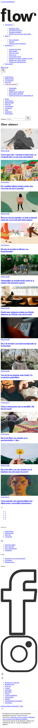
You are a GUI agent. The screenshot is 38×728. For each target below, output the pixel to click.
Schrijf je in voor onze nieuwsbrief (20, 34)
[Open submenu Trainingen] (13, 45)
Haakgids (12, 90)
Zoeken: (3, 119)
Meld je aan (4, 67)
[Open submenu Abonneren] (13, 25)
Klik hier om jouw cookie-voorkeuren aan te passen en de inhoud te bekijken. (19, 718)
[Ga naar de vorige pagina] (2, 508)
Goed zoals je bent (15, 56)
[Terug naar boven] (2, 710)
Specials (11, 42)
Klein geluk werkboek (16, 94)
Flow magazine (14, 40)
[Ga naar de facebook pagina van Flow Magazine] (19, 635)
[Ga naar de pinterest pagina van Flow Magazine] (2, 675)
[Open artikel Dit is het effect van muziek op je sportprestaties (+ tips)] (19, 432)
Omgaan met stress (15, 49)
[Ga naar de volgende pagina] (2, 523)
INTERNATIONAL (15, 30)
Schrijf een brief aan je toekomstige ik (21, 95)
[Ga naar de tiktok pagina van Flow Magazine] (2, 679)
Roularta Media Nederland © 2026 (12, 706)
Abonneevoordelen (15, 32)
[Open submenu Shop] (9, 36)
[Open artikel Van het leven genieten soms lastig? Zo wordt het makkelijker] (19, 369)
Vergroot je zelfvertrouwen (17, 62)
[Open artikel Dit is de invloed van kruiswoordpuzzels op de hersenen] (19, 338)
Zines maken (13, 51)
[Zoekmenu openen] (3, 70)
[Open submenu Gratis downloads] (17, 84)
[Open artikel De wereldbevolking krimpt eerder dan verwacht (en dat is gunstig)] (19, 180)
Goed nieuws (5, 182)
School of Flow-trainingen (17, 43)
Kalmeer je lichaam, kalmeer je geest (20, 58)
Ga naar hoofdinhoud (7, 2)
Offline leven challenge (16, 92)
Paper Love (12, 55)
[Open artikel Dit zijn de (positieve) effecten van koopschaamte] (19, 243)
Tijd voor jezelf (14, 53)
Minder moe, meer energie (17, 60)
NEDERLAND (14, 28)
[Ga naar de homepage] (18, 21)
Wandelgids (12, 88)
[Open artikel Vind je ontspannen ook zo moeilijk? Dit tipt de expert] (19, 401)
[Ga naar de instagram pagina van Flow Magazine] (19, 671)
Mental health (5, 151)
